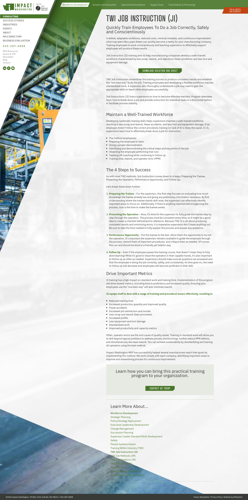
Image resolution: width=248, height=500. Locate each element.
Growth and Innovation (104, 4)
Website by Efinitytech (233, 497)
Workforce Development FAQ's (127, 475)
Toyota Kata (117, 467)
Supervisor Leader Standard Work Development (136, 436)
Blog (5, 60)
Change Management (122, 428)
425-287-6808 (66, 497)
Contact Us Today (160, 388)
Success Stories (13, 20)
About (7, 32)
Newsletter (8, 57)
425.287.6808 (14, 46)
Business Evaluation (16, 40)
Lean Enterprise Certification (126, 471)
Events (7, 28)
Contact (6, 62)
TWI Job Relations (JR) (123, 459)
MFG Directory (12, 36)
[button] (235, 10)
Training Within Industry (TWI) (127, 448)
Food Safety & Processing (182, 4)
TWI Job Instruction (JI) (124, 451)
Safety (114, 440)
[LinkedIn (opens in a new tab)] (4, 68)
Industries (10, 24)
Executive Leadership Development (130, 424)
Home (196, 497)
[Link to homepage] (25, 7)
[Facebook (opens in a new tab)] (8, 68)
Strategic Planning (120, 417)
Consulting (10, 16)
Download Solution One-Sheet (160, 70)
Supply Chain (157, 4)
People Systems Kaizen (123, 444)
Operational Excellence (133, 4)
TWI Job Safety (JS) (121, 463)
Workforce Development (75, 4)
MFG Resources (10, 51)
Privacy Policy (216, 497)
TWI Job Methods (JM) (123, 455)
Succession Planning (122, 432)
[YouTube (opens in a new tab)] (13, 68)
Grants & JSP (9, 54)
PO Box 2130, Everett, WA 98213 (44, 497)
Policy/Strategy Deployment (126, 421)
